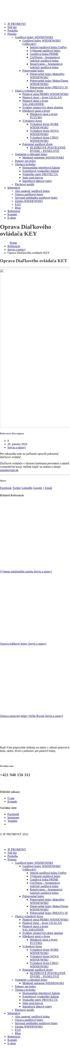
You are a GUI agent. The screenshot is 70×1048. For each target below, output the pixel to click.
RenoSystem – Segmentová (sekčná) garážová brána (46, 65)
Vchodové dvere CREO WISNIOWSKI (44, 139)
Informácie (13, 187)
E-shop (11, 217)
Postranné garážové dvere (37, 144)
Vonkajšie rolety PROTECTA (40, 174)
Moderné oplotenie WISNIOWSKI (43, 157)
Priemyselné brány (33, 70)
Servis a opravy (16, 447)
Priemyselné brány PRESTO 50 (49, 87)
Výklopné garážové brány (45, 50)
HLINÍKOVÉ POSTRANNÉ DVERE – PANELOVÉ (48, 149)
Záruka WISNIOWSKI (29, 201)
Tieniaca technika (25, 164)
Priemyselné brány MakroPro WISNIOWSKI (47, 75)
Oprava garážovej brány (29, 194)
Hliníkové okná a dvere (36, 110)
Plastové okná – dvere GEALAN (42, 97)
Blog (18, 207)
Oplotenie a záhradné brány (31, 154)
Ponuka (11, 33)
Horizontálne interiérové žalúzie (41, 167)
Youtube (12, 820)
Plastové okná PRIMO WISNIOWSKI (45, 94)
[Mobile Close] (2, 843)
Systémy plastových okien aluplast (42, 107)
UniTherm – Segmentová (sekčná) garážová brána (45, 59)
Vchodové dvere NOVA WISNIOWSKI (44, 132)
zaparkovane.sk (9, 470)
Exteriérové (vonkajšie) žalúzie (40, 171)
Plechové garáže (24, 184)
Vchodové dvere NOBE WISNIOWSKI (44, 126)
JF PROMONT (16, 23)
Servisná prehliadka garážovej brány (36, 197)
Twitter (16, 487)
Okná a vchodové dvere (29, 90)
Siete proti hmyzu (32, 177)
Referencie (13, 211)
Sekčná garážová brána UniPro (48, 47)
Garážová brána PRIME (44, 54)
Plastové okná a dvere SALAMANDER (35, 102)
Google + (38, 487)
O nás (10, 798)
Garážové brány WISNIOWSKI (34, 37)
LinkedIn (26, 487)
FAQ (18, 204)
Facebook (6, 487)
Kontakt (12, 214)
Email (48, 487)
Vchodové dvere (32, 120)
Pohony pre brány (25, 160)
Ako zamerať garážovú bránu (32, 191)
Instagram (13, 817)
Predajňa (12, 30)
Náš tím (12, 27)
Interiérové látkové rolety (37, 181)
